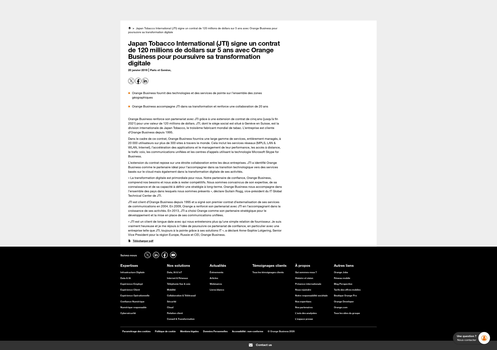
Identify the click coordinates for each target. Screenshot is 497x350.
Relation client (175, 313)
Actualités (256, 15)
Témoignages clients (228, 15)
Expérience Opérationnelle (134, 295)
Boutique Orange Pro (345, 295)
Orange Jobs (152, 4)
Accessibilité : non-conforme (247, 331)
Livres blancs (217, 289)
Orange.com (341, 307)
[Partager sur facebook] (138, 83)
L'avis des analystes (306, 313)
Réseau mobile (342, 278)
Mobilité (171, 289)
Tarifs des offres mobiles (347, 289)
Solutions (200, 15)
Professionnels (129, 4)
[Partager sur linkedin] (145, 83)
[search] (346, 14)
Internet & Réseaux (177, 278)
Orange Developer (344, 301)
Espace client (368, 4)
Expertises (179, 15)
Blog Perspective (343, 283)
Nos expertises (303, 301)
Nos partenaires (304, 307)
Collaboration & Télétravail (181, 295)
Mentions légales (189, 331)
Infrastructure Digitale (132, 272)
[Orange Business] (134, 14)
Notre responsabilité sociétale (311, 295)
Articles (214, 278)
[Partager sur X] (131, 83)
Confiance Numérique (132, 301)
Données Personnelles (215, 331)
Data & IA (125, 278)
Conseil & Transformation (181, 318)
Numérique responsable (133, 307)
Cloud (170, 307)
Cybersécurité (128, 313)
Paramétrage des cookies (136, 331)
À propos (276, 15)
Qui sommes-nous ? (306, 272)
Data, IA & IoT (174, 272)
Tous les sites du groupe (347, 313)
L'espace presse (304, 318)
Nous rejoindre (303, 289)
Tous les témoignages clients (268, 272)
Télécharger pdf (143, 241)
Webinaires (216, 283)
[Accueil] (129, 28)
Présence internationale (308, 283)
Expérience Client (130, 289)
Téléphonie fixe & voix (178, 283)
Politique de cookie (165, 331)
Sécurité (171, 301)
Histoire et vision (304, 278)
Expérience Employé (131, 283)
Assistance (342, 4)
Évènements (216, 272)
